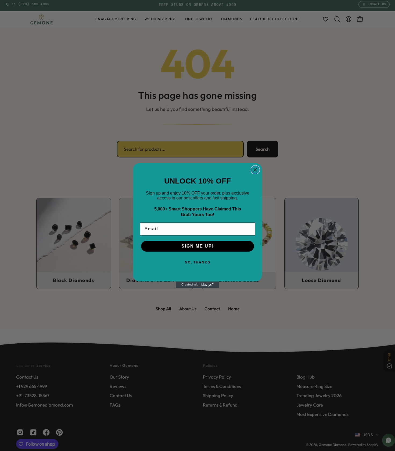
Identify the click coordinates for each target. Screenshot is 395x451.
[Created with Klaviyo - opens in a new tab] (197, 284)
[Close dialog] (255, 170)
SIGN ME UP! (197, 246)
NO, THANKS (197, 262)
